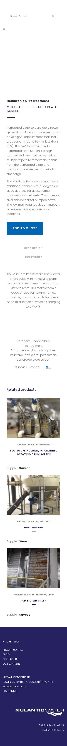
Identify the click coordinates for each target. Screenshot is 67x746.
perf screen (48, 355)
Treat (51, 594)
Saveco (34, 367)
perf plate (31, 355)
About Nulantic (13, 650)
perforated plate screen (33, 360)
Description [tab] (33, 248)
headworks (27, 350)
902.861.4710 (27, 10)
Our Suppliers (11, 663)
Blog (6, 654)
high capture (46, 350)
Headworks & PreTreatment (28, 101)
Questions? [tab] (33, 257)
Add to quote (25, 228)
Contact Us (10, 659)
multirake (16, 355)
